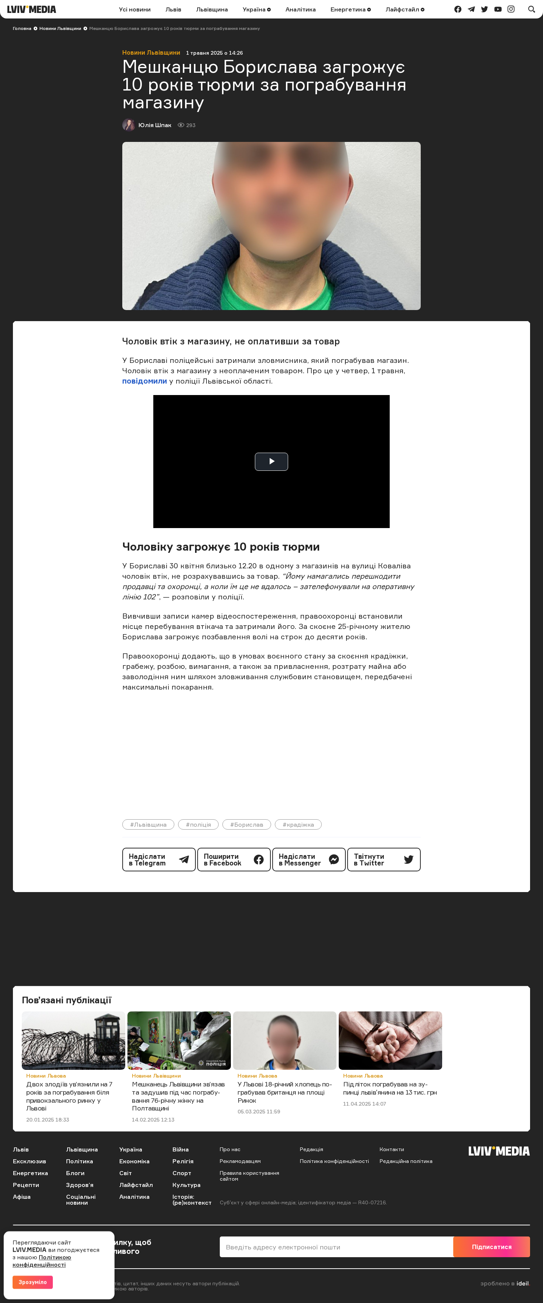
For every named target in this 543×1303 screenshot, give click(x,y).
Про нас (230, 1149)
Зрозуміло (32, 1282)
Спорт (182, 1173)
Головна (22, 28)
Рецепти (26, 1184)
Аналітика (301, 9)
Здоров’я (79, 1184)
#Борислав (246, 824)
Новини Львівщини (60, 28)
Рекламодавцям (240, 1161)
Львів (173, 9)
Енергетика (349, 9)
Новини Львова (46, 1075)
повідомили (145, 380)
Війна (181, 1149)
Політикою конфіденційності (42, 1260)
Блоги (75, 1173)
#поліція (198, 824)
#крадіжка (298, 824)
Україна (255, 9)
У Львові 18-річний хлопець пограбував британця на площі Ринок (285, 1092)
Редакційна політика (406, 1161)
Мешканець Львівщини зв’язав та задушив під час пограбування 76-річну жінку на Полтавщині (178, 1096)
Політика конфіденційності (334, 1161)
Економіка (134, 1161)
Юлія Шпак (155, 125)
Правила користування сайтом (249, 1176)
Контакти (392, 1149)
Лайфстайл (403, 9)
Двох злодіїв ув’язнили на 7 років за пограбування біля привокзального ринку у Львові (69, 1096)
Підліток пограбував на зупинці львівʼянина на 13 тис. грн (390, 1088)
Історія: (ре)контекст (192, 1199)
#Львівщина (148, 824)
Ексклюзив (29, 1161)
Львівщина (212, 9)
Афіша (22, 1196)
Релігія (183, 1161)
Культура (187, 1184)
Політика (79, 1161)
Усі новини (135, 9)
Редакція (311, 1149)
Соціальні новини (81, 1199)
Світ (125, 1173)
